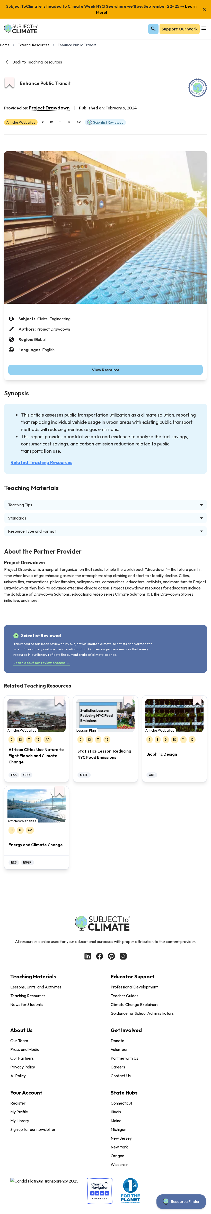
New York (119, 1146)
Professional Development (134, 986)
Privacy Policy (22, 1066)
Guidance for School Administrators (142, 1013)
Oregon (117, 1155)
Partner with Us (124, 1058)
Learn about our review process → (41, 663)
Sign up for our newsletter (33, 1129)
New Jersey (121, 1138)
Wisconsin (119, 1164)
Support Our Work (180, 28)
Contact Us (121, 1075)
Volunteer (119, 1049)
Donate (117, 1040)
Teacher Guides (124, 995)
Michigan (118, 1129)
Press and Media (24, 1049)
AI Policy (18, 1075)
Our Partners (22, 1058)
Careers (118, 1066)
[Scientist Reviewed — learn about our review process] (197, 87)
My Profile (19, 1111)
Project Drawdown (49, 108)
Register (17, 1103)
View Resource (105, 369)
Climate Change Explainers (135, 1004)
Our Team (19, 1040)
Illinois (116, 1111)
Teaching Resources (28, 995)
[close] (204, 9)
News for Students (26, 1004)
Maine (116, 1120)
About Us (21, 1030)
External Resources (33, 45)
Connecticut (121, 1103)
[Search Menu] (153, 29)
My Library (19, 1120)
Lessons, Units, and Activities (35, 986)
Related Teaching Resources (41, 462)
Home (5, 45)
